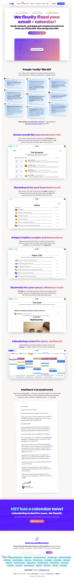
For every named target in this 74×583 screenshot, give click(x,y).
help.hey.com (44, 570)
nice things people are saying (33, 124)
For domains (38, 3)
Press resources (64, 563)
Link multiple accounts (43, 563)
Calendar (32, 3)
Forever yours (28, 560)
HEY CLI (5, 557)
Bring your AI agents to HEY (15, 557)
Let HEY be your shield (19, 563)
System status (63, 565)
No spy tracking (48, 560)
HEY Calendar (7, 560)
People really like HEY (29, 565)
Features (19, 3)
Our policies (55, 565)
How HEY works (27, 557)
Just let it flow (19, 565)
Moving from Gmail (52, 557)
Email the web (66, 560)
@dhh (41, 112)
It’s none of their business (39, 557)
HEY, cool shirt (47, 565)
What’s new (38, 565)
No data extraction (31, 563)
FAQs (47, 3)
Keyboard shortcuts (54, 563)
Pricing (43, 3)
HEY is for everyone (37, 560)
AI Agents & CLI (25, 3)
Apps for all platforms (18, 560)
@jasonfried (9, 82)
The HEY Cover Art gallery (65, 557)
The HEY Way (10, 565)
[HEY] (11, 3)
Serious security (57, 560)
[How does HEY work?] (37, 49)
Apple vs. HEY (9, 563)
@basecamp (53, 110)
